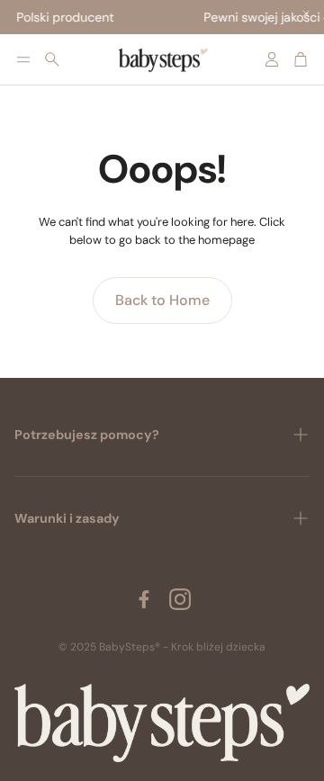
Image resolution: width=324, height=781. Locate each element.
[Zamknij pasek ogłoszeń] (306, 13)
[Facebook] (144, 599)
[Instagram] (180, 599)
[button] (23, 59)
